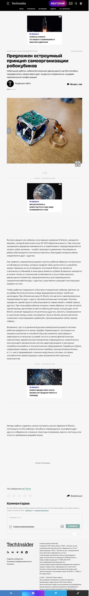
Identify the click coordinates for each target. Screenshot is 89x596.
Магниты (13, 89)
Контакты (10, 564)
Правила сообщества (15, 559)
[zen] (22, 552)
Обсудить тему (76, 84)
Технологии (11, 51)
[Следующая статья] (44, 534)
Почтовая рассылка (70, 3)
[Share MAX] (33, 593)
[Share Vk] (11, 593)
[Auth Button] (81, 3)
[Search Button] (76, 3)
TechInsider (19, 3)
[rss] (8, 552)
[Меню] (8, 3)
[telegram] (17, 552)
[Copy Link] (78, 593)
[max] (26, 552)
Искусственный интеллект (27, 51)
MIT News (26, 489)
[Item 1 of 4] (44, 131)
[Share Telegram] (55, 593)
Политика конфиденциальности (19, 562)
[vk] (12, 552)
